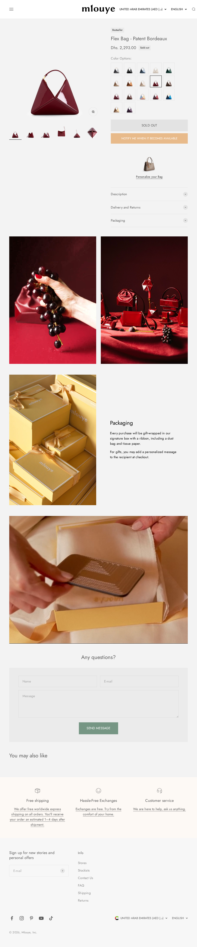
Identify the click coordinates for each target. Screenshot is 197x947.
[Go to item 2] (31, 133)
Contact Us (85, 878)
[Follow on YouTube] (41, 918)
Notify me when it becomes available (149, 138)
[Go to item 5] (77, 133)
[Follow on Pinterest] (31, 918)
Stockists (84, 870)
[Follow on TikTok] (51, 918)
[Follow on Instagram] (21, 918)
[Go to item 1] (15, 133)
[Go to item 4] (61, 133)
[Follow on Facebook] (11, 918)
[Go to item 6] (92, 133)
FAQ (81, 885)
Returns (83, 900)
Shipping (84, 893)
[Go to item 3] (46, 133)
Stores (82, 863)
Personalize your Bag (149, 177)
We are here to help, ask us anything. (159, 809)
